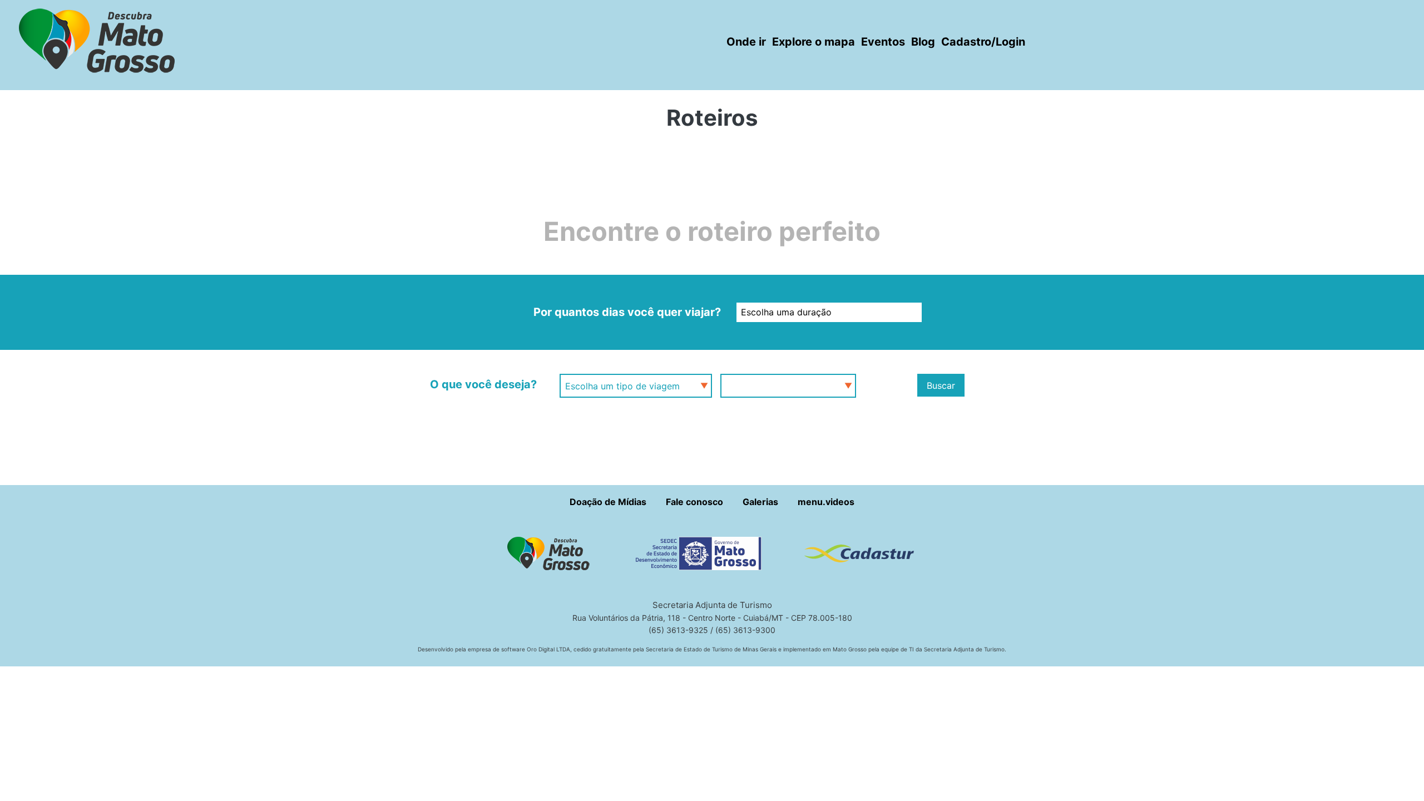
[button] (553, 552)
